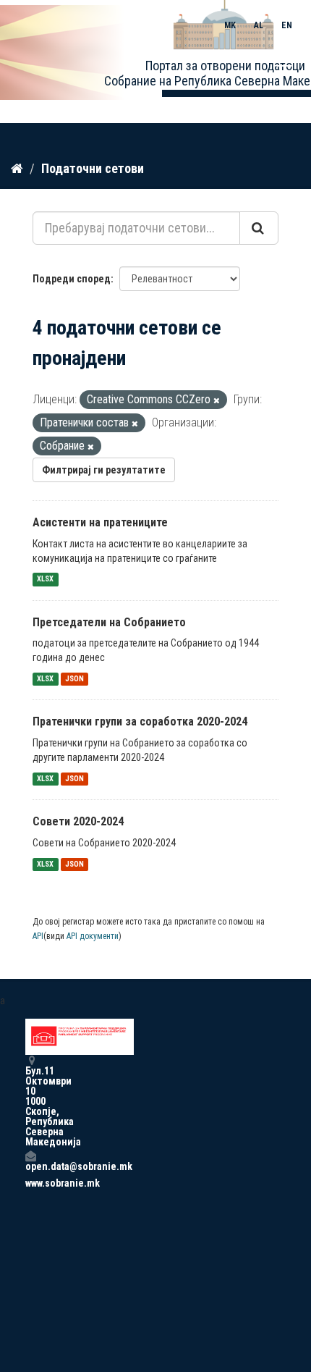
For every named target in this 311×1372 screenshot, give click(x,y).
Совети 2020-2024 (78, 821)
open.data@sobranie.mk (30, 1166)
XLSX (45, 579)
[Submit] (258, 228)
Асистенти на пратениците (100, 522)
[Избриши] (216, 400)
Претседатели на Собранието (109, 622)
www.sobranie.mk (30, 1183)
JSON (74, 678)
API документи (93, 936)
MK (230, 25)
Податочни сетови (92, 168)
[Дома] (17, 168)
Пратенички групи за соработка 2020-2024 (140, 721)
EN (286, 25)
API (38, 936)
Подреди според (72, 279)
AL (258, 25)
